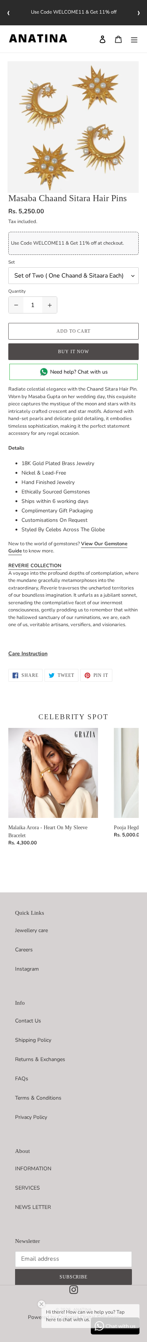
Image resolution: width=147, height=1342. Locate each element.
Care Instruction (27, 653)
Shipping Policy (33, 1040)
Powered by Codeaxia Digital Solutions (73, 1317)
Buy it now (73, 351)
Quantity (17, 291)
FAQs (21, 1078)
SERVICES (27, 1188)
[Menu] (134, 39)
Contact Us (28, 1020)
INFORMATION (33, 1168)
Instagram (27, 969)
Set (11, 262)
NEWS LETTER (33, 1207)
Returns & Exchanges (40, 1059)
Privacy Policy (31, 1117)
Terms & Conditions (38, 1098)
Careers (24, 949)
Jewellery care (31, 930)
